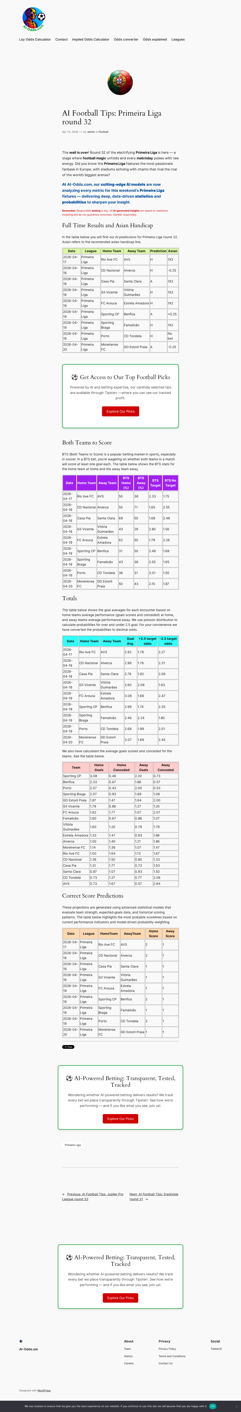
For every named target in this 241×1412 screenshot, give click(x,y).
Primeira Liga (73, 1144)
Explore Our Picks (121, 411)
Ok (212, 1406)
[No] (236, 1406)
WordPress (44, 1390)
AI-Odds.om (28, 1349)
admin (91, 131)
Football (103, 131)
